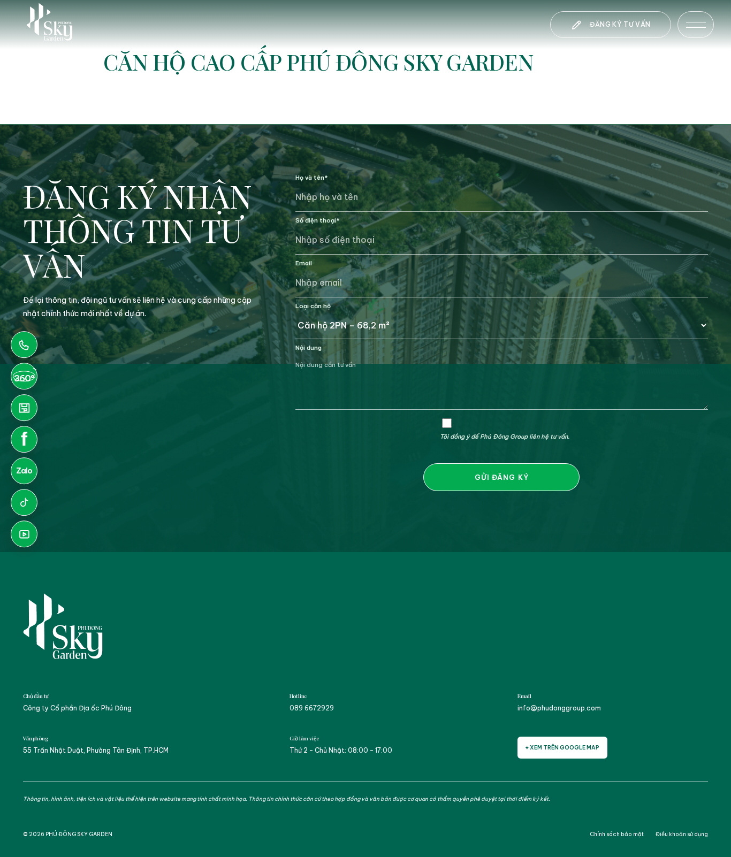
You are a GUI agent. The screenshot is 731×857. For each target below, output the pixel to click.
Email (303, 263)
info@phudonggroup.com (559, 708)
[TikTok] (24, 502)
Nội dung (308, 347)
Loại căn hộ (313, 306)
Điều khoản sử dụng (682, 834)
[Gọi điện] (24, 344)
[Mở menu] (695, 24)
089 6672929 (312, 708)
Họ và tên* (311, 177)
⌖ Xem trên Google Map (562, 747)
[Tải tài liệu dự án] (24, 407)
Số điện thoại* (317, 220)
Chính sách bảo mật (617, 834)
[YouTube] (24, 534)
